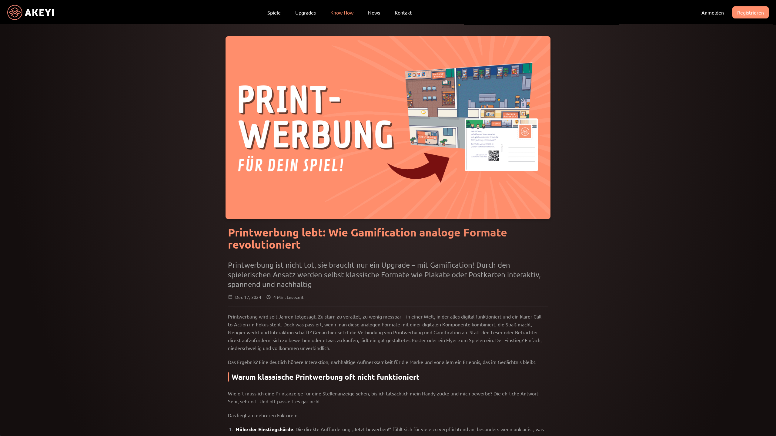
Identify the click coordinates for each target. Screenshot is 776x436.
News (374, 12)
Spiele (274, 12)
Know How (341, 12)
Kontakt (403, 12)
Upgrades (305, 12)
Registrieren (750, 12)
